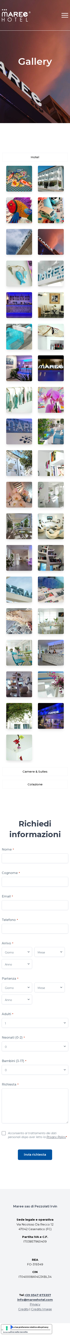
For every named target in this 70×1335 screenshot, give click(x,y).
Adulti (7, 1014)
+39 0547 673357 (37, 1295)
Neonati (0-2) (13, 1037)
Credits (23, 1309)
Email (7, 896)
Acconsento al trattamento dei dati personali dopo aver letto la (37, 1135)
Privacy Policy (56, 1137)
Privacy (35, 1304)
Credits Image (41, 1309)
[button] (64, 15)
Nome (8, 849)
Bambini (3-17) (14, 1061)
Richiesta (10, 1084)
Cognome (11, 873)
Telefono (10, 920)
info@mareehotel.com (35, 1299)
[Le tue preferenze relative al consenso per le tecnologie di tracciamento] (6, 1328)
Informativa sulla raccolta (15, 1332)
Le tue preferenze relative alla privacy (30, 1327)
